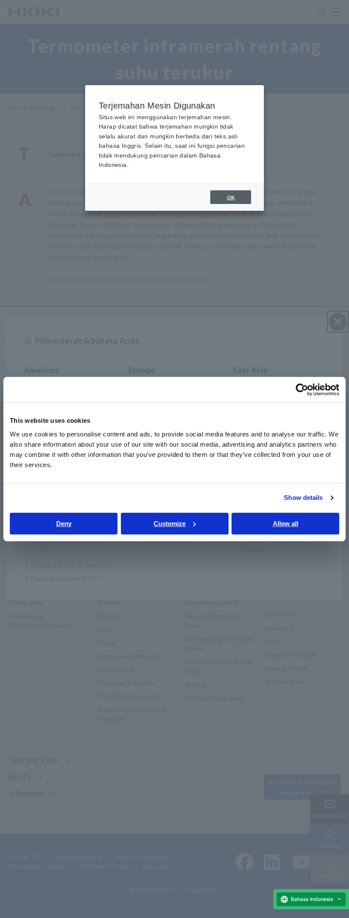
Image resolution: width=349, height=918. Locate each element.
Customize (170, 523)
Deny (64, 523)
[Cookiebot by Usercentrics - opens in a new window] (302, 389)
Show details (303, 497)
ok (231, 197)
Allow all (285, 523)
